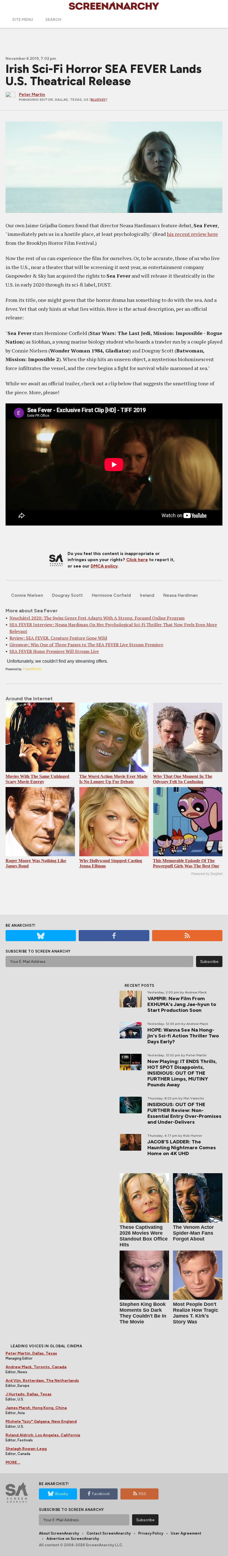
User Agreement (186, 1533)
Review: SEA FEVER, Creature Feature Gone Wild (58, 638)
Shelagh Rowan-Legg (26, 1448)
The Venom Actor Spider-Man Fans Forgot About (193, 1233)
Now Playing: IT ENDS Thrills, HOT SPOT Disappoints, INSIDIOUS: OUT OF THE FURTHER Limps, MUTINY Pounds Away (182, 1073)
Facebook (101, 1493)
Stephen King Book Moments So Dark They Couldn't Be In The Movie (143, 1313)
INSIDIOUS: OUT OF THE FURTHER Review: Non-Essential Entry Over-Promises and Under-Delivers (184, 1113)
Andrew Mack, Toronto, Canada (36, 1367)
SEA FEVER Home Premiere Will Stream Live (54, 651)
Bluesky (98, 100)
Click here (137, 559)
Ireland (147, 595)
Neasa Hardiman (180, 595)
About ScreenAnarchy (59, 1533)
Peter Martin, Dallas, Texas (31, 1353)
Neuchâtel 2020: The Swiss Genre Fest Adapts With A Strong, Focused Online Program (97, 618)
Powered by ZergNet (206, 874)
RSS (142, 1493)
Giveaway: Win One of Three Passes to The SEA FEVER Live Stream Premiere (86, 645)
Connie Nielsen (27, 595)
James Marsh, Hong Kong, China (36, 1407)
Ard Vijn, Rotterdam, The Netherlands (42, 1380)
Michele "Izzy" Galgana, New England (41, 1421)
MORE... (13, 1462)
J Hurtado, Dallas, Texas (28, 1394)
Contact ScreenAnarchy (108, 1533)
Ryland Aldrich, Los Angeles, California (43, 1435)
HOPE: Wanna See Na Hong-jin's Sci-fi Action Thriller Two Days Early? (183, 1036)
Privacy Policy (150, 1533)
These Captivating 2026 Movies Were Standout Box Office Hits (144, 1235)
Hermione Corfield (111, 595)
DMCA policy (104, 566)
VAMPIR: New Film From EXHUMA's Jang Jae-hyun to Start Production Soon (181, 1004)
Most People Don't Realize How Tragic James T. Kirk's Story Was (195, 1313)
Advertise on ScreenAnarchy (72, 1539)
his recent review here (192, 234)
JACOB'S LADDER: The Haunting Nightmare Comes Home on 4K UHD (181, 1147)
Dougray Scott (67, 595)
